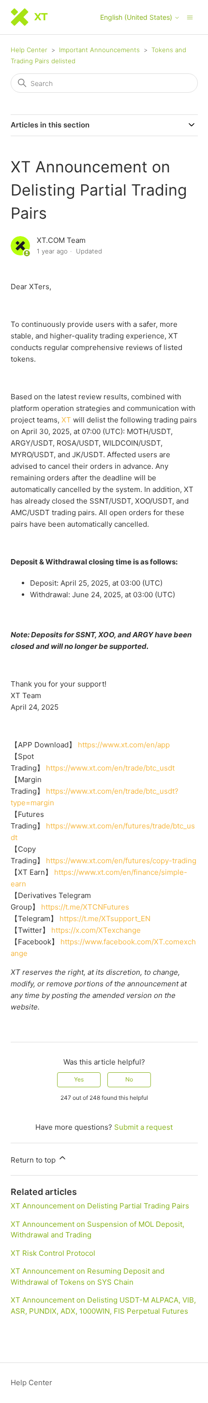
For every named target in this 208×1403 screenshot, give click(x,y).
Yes (79, 1079)
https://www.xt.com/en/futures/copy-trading (121, 860)
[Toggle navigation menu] (190, 17)
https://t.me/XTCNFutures (85, 907)
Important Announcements (99, 50)
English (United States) (137, 17)
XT (66, 419)
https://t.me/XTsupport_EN (104, 918)
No (129, 1079)
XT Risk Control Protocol (53, 1253)
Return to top (34, 1159)
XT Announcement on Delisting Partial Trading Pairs (100, 1205)
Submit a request (143, 1127)
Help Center (29, 50)
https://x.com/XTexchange (96, 930)
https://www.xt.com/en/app (124, 744)
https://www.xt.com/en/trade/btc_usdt (110, 767)
